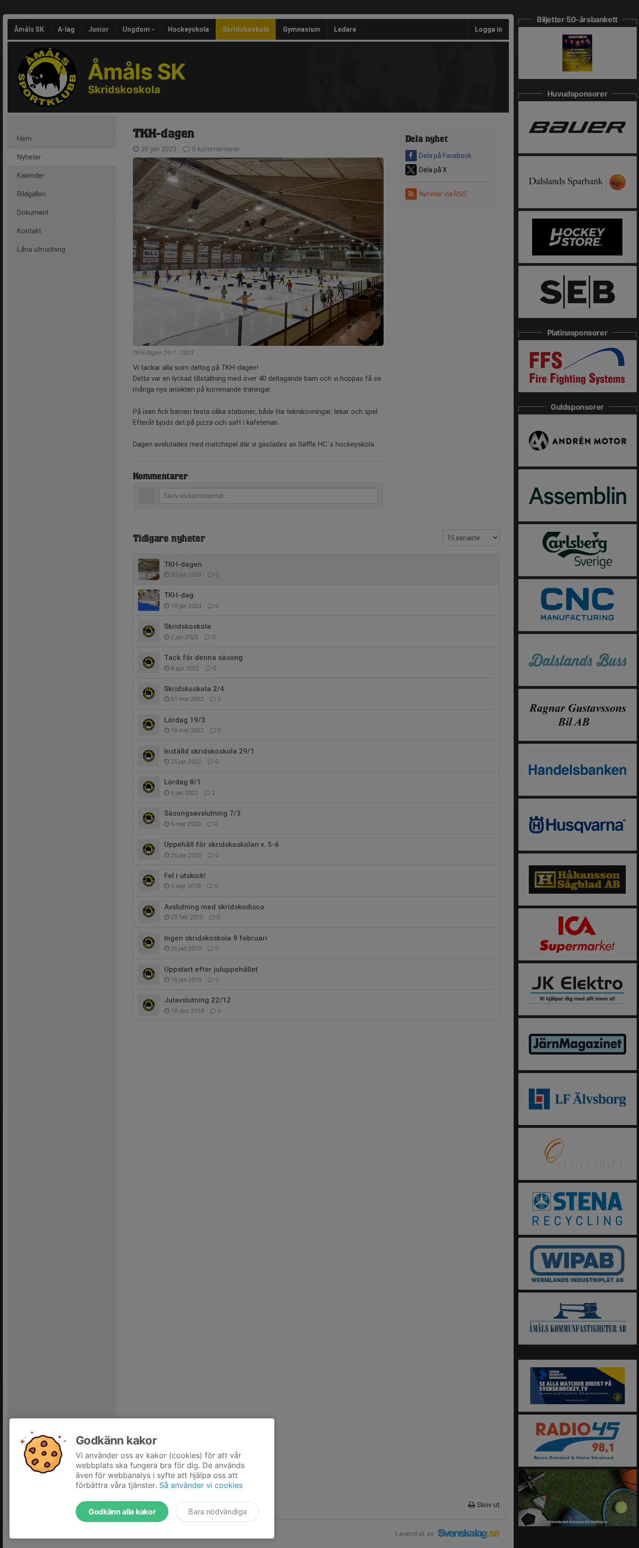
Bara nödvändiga (217, 1511)
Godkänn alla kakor (122, 1511)
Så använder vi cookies (201, 1485)
